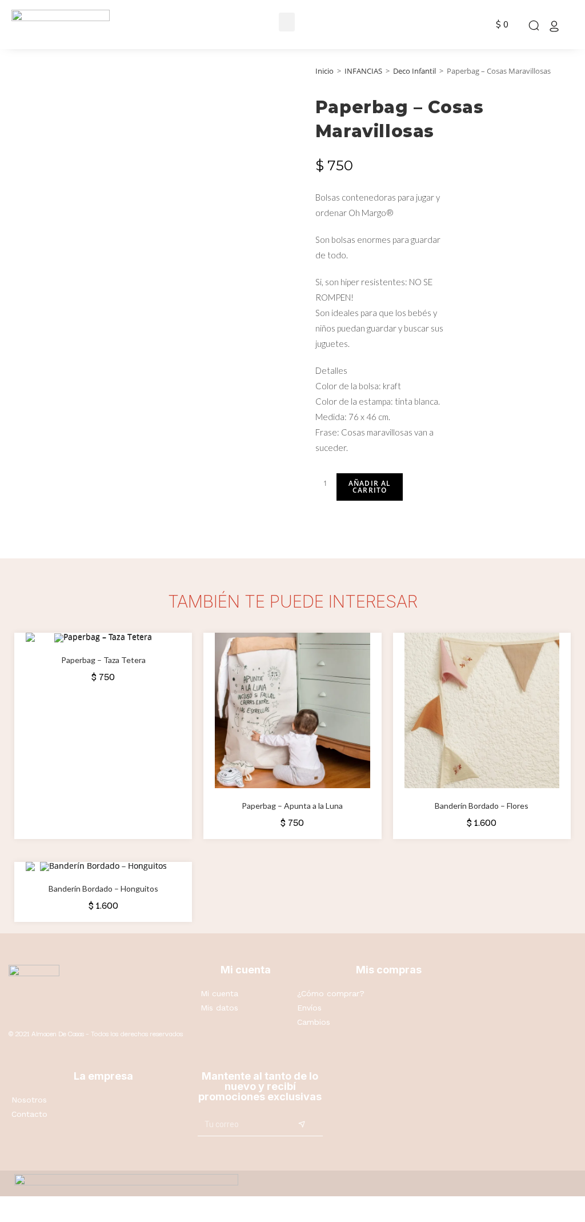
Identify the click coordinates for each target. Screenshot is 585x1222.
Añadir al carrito (369, 486)
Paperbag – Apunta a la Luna (292, 805)
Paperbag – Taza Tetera (103, 660)
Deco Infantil (414, 71)
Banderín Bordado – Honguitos (103, 888)
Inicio (324, 71)
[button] (287, 22)
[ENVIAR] (302, 1124)
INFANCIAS (363, 71)
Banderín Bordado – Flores (481, 805)
